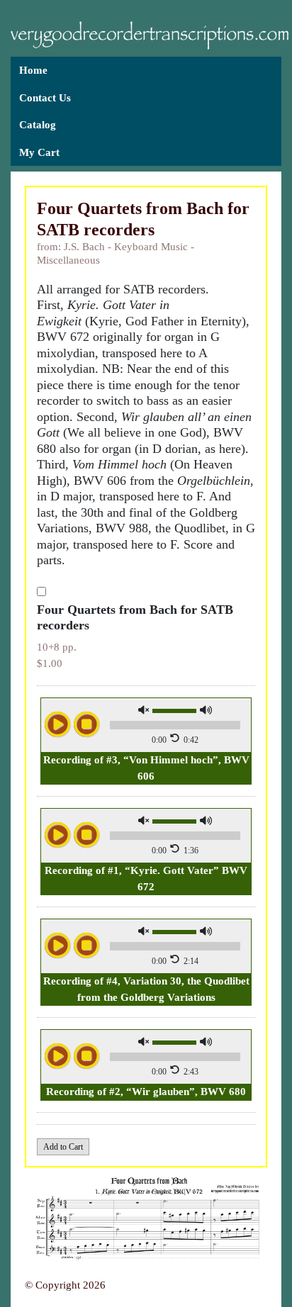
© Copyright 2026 (65, 1285)
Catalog (37, 124)
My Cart (39, 152)
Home (33, 70)
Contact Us (45, 97)
